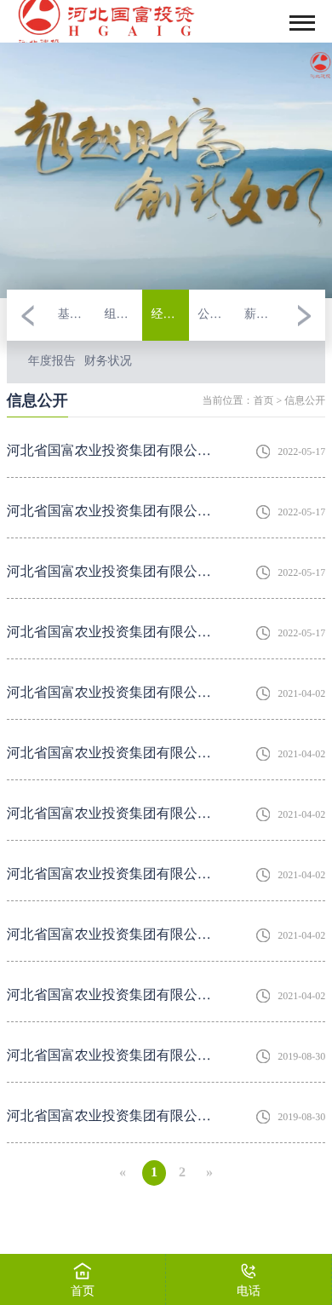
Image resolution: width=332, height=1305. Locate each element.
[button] (28, 315)
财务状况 (108, 361)
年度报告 (52, 361)
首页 (263, 400)
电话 (248, 1291)
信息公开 (304, 400)
